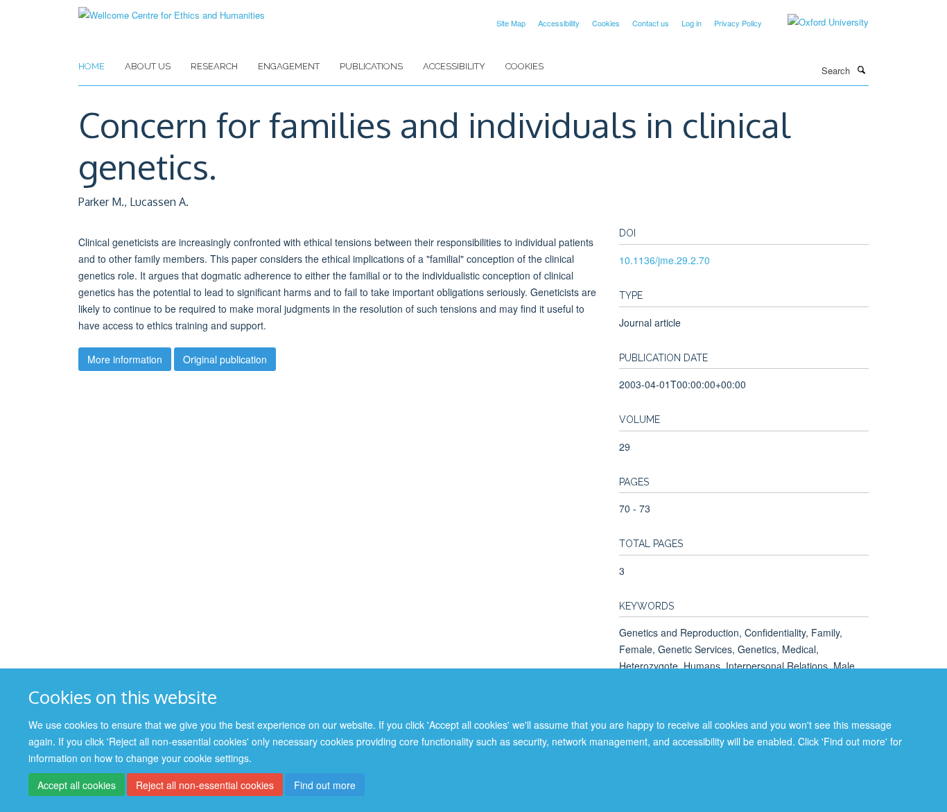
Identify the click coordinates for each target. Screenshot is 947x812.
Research (214, 66)
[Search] (861, 69)
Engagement (289, 66)
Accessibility (559, 22)
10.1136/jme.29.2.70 (664, 260)
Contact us (650, 22)
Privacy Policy (738, 22)
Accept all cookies (76, 785)
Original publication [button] (225, 359)
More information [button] (124, 359)
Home (91, 66)
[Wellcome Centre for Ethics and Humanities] (171, 10)
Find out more (325, 785)
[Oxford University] (818, 22)
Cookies (606, 22)
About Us (148, 66)
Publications (371, 66)
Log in (691, 22)
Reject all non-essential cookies (205, 785)
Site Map (510, 22)
